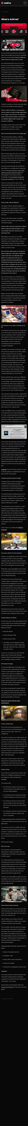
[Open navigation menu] (25, 3)
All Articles (6, 11)
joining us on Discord (7, 987)
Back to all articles (8, 998)
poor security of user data (16, 170)
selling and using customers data (10, 172)
